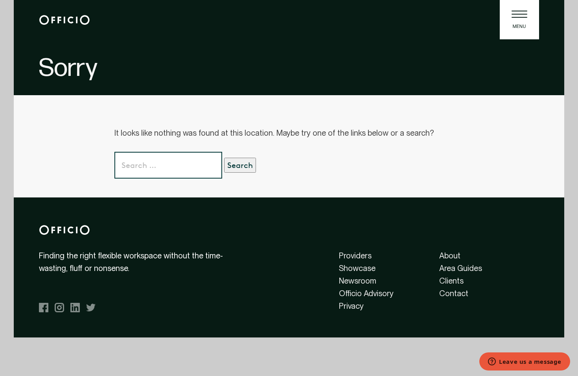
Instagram (59, 307)
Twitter (91, 307)
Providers (355, 255)
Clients (451, 281)
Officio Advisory (366, 293)
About (449, 255)
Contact (453, 293)
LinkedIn (75, 307)
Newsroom (357, 281)
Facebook (43, 307)
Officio (64, 20)
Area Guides (460, 268)
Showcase (357, 268)
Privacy (351, 306)
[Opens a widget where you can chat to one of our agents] (524, 362)
